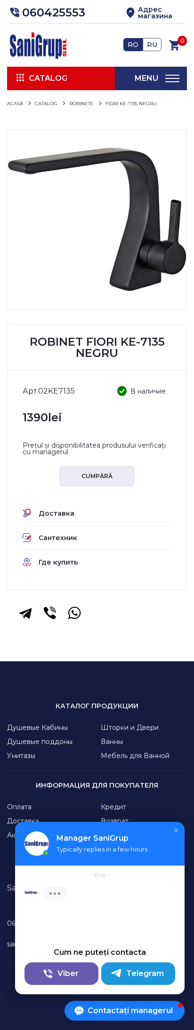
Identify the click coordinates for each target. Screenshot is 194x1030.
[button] (46, 12)
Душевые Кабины (37, 727)
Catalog (48, 78)
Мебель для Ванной (135, 755)
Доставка (23, 821)
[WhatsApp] (74, 613)
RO (133, 44)
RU (152, 44)
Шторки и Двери (130, 727)
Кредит (113, 807)
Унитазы (21, 755)
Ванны (112, 741)
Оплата (19, 807)
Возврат (115, 821)
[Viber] (50, 613)
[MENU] (172, 78)
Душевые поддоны (40, 741)
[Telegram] (25, 613)
